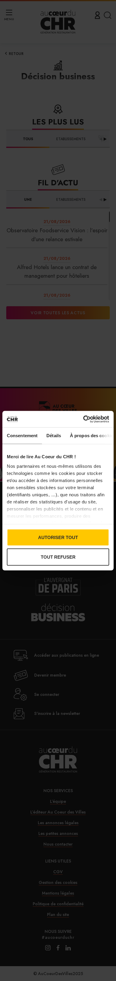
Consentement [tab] (22, 435)
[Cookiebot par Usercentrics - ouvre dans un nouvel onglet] (83, 419)
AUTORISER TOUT (58, 537)
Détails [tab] (53, 435)
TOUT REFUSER (58, 556)
